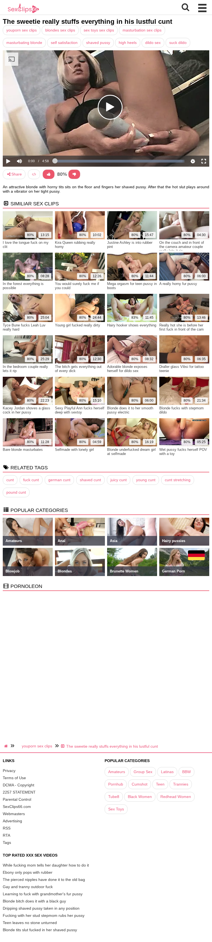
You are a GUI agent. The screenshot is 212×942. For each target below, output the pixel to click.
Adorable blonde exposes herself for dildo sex (127, 369)
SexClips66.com (17, 806)
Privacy (9, 770)
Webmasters (14, 814)
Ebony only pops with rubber (27, 872)
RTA (6, 835)
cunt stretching (177, 480)
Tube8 (113, 796)
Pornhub (115, 784)
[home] (6, 746)
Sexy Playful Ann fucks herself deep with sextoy (79, 410)
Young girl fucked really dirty (77, 325)
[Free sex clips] (23, 12)
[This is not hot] (74, 174)
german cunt (59, 480)
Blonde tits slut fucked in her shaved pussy (40, 930)
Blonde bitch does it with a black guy (34, 901)
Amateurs (116, 772)
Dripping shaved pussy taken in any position (41, 908)
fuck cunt (31, 480)
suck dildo (178, 42)
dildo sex (153, 42)
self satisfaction (64, 42)
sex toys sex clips (99, 30)
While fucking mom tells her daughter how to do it (46, 865)
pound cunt (16, 492)
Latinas (167, 772)
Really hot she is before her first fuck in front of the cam (181, 327)
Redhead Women (175, 796)
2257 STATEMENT (19, 792)
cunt (10, 480)
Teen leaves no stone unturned (30, 922)
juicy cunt (118, 480)
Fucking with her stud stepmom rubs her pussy (43, 915)
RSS (6, 828)
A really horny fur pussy (178, 284)
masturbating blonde (24, 42)
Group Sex (143, 772)
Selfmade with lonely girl (74, 450)
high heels (128, 42)
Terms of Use (14, 778)
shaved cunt (90, 480)
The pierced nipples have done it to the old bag (44, 879)
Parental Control (17, 799)
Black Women (140, 796)
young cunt (145, 480)
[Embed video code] (34, 174)
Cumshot (139, 784)
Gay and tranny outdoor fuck (28, 887)
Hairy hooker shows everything (131, 325)
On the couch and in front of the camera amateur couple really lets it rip (181, 246)
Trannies (180, 784)
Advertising (12, 821)
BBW (186, 772)
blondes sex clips (60, 30)
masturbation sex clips (142, 30)
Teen (160, 784)
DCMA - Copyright (18, 785)
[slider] (28, 144)
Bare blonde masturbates (23, 450)
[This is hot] (49, 174)
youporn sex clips (21, 30)
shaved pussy (98, 42)
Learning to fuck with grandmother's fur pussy (43, 894)
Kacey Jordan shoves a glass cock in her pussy (26, 410)
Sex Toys (116, 809)
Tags (7, 842)
